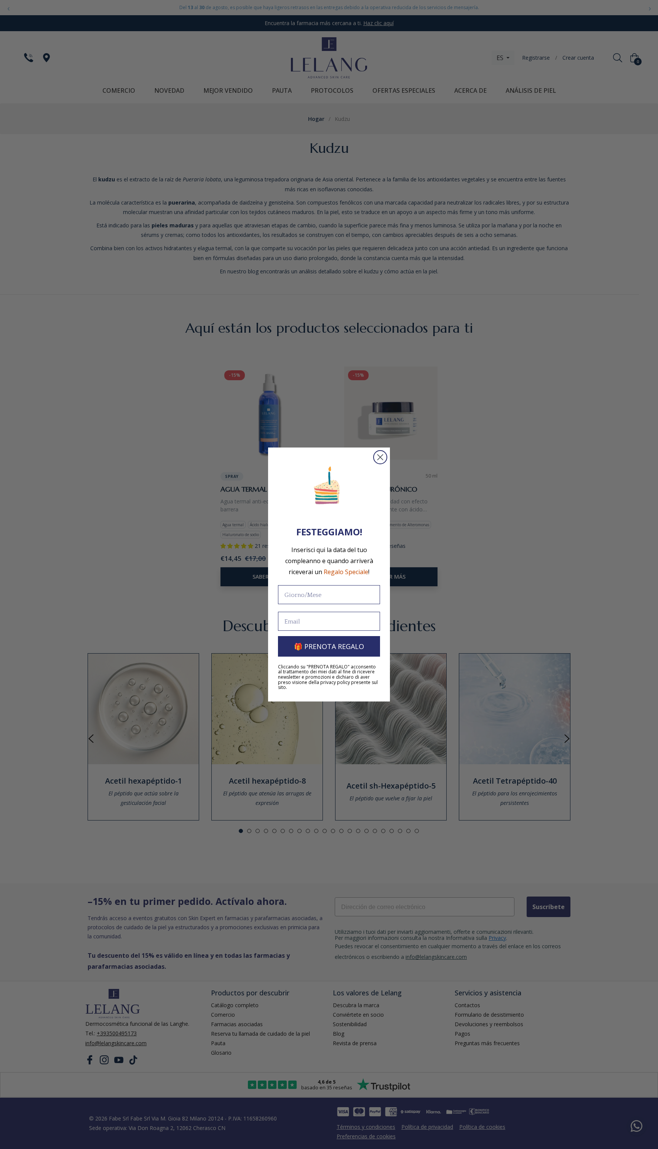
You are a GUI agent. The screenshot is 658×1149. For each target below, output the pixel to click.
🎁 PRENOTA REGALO (329, 646)
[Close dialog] (380, 457)
